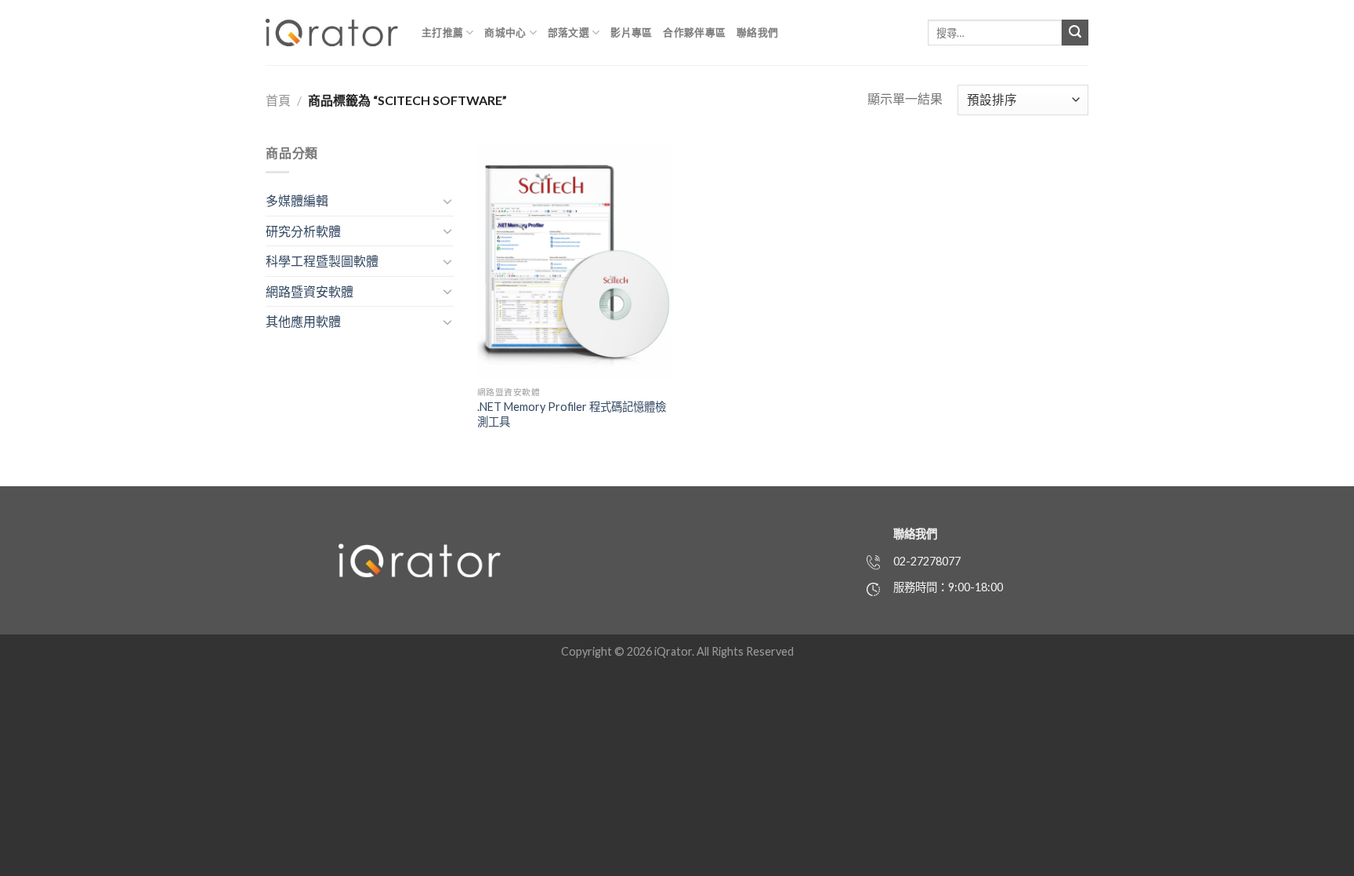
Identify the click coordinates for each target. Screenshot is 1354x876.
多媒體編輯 (297, 200)
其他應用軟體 (303, 321)
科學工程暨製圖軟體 (322, 260)
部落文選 (568, 32)
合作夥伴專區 (694, 32)
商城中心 (505, 32)
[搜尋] (1075, 33)
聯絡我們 (757, 32)
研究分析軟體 (303, 231)
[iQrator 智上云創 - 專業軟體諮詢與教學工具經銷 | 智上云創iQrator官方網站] (332, 32)
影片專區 (631, 32)
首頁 (278, 100)
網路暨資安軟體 (309, 291)
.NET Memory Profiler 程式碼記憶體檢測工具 (571, 414)
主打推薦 (442, 32)
